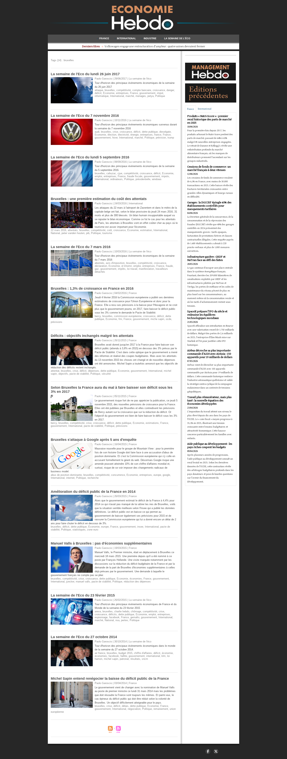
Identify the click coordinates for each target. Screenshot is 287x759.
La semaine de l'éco (177, 38)
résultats (135, 658)
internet (70, 477)
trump (171, 137)
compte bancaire (141, 90)
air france (100, 653)
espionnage (101, 617)
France (104, 38)
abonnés (99, 263)
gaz (97, 268)
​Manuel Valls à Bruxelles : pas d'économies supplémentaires (101, 543)
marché (130, 96)
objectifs (63, 373)
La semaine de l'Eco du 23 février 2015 (83, 595)
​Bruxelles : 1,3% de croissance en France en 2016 (92, 288)
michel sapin (111, 658)
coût (109, 230)
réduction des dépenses (137, 581)
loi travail (132, 268)
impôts (122, 268)
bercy (98, 316)
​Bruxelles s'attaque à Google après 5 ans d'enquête (93, 440)
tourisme (107, 233)
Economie (108, 93)
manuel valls (83, 581)
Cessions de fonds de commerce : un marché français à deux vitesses (209, 168)
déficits (113, 614)
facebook (114, 617)
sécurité (106, 373)
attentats (73, 230)
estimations (152, 422)
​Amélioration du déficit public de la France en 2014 (93, 492)
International (126, 38)
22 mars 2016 (58, 230)
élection (112, 134)
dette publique (150, 131)
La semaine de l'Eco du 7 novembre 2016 (85, 116)
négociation (134, 708)
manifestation (146, 268)
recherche (93, 477)
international (153, 656)
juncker (70, 581)
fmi (120, 319)
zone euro (92, 529)
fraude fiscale (134, 176)
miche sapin (157, 319)
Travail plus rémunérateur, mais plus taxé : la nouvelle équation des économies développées (209, 400)
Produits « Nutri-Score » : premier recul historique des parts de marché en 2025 (209, 119)
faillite (123, 656)
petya (150, 96)
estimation (146, 230)
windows (156, 179)
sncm (145, 658)
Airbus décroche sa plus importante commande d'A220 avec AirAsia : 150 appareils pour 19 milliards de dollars (209, 354)
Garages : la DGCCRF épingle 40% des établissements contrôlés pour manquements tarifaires (209, 206)
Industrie (150, 38)
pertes (124, 620)
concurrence (118, 474)
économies (136, 578)
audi (97, 131)
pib (87, 233)
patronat (124, 658)
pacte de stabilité (79, 373)
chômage (136, 611)
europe (157, 474)
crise (115, 131)
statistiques (79, 529)
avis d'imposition (115, 263)
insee (140, 526)
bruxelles (110, 90)
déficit (137, 131)
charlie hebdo (121, 611)
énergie (134, 134)
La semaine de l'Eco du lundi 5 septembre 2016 (90, 157)
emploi (98, 176)
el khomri (126, 265)
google (166, 474)
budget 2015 (125, 653)
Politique (160, 96)
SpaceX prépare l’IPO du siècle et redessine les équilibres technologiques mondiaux (207, 315)
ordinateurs (116, 179)
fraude (169, 265)
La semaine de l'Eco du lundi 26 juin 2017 (85, 74)
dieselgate (165, 131)
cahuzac (111, 173)
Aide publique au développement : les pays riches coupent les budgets (209, 445)
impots (165, 176)
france (157, 134)
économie (167, 653)
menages (140, 96)
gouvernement (147, 93)
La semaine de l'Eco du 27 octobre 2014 (84, 637)
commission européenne (128, 316)
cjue (120, 173)
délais (125, 706)
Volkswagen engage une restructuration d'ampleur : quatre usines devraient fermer (154, 46)
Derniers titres (91, 46)
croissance (159, 90)
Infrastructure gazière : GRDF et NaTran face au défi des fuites (206, 258)
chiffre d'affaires (143, 653)
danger (170, 90)
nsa (117, 620)
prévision (161, 137)
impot (160, 93)
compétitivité (123, 90)
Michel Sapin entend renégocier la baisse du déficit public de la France (110, 678)
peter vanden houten (73, 233)
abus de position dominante (66, 474)
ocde (168, 319)
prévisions (56, 322)
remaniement (160, 708)
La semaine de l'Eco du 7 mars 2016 (81, 247)
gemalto (134, 617)
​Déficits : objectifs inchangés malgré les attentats (92, 336)
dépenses (93, 370)
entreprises (122, 93)
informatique (102, 96)
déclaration (101, 265)
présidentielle (142, 179)
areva (98, 611)
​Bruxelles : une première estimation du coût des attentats (99, 199)
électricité (123, 134)
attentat (55, 370)
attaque (99, 90)
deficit (98, 93)
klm (163, 656)
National (55, 233)
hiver (115, 137)
